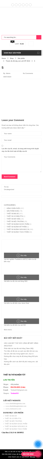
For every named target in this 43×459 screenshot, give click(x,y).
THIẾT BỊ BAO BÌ (13, 213)
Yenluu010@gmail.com (19, 390)
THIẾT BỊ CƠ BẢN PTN (15, 216)
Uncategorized (9, 189)
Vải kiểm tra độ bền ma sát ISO (15, 325)
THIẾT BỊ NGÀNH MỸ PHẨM (17, 227)
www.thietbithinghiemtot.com (16, 406)
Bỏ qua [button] (32, 457)
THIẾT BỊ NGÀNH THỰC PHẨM (18, 232)
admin (8, 73)
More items (8, 330)
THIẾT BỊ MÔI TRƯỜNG (15, 221)
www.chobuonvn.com (13, 409)
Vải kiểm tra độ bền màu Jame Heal (16, 303)
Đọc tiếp (24, 255)
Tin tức (6, 187)
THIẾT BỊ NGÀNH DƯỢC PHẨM (18, 224)
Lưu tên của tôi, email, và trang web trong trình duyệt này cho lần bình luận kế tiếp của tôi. (20, 150)
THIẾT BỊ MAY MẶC (14, 219)
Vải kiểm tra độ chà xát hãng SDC (16, 281)
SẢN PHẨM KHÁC (13, 211)
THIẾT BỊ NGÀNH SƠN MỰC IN (18, 229)
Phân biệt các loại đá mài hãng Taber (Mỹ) (19, 348)
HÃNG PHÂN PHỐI (13, 208)
